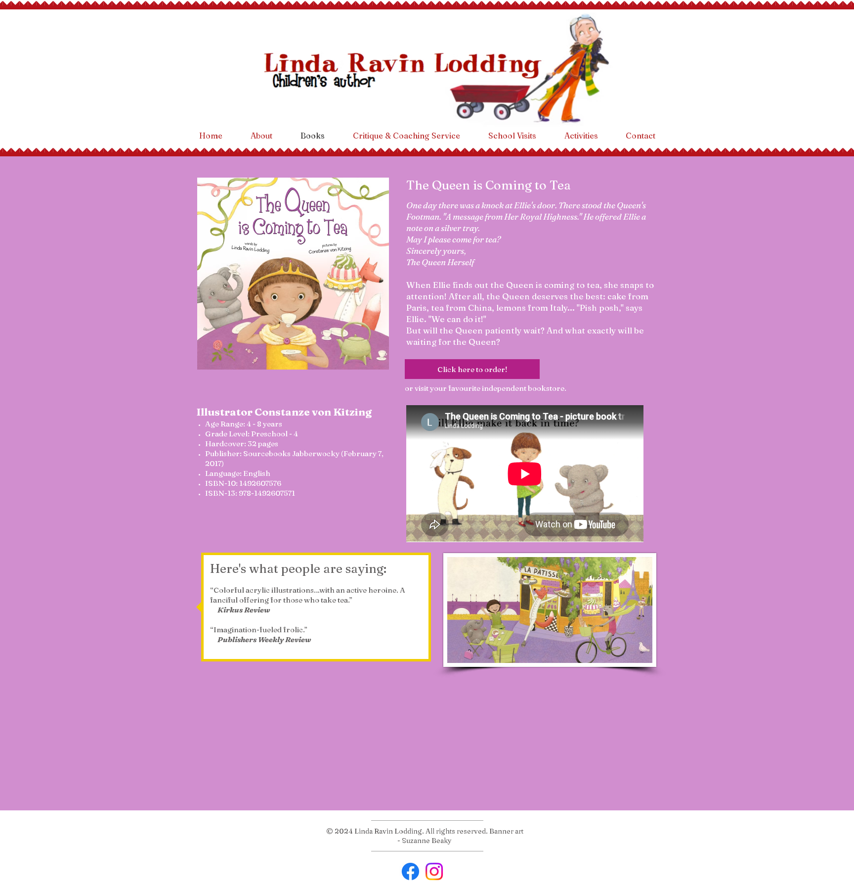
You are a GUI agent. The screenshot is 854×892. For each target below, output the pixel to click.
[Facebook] (410, 871)
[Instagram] (434, 871)
